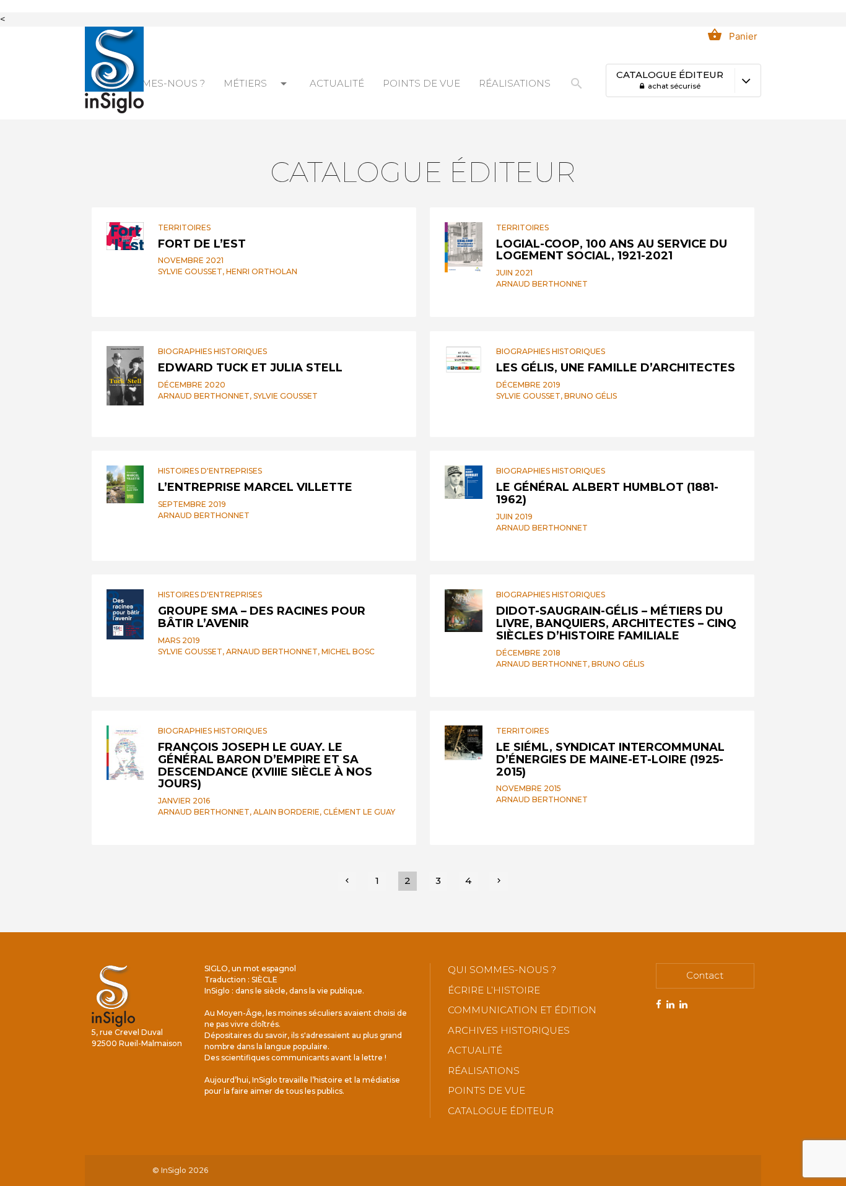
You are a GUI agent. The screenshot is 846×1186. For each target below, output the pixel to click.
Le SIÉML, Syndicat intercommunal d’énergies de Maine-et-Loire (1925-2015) (610, 759)
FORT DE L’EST (202, 244)
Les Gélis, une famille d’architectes (615, 367)
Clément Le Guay (359, 811)
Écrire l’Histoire (494, 990)
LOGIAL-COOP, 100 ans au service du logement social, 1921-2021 (611, 250)
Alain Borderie (286, 811)
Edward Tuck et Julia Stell (250, 367)
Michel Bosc (348, 651)
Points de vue (421, 83)
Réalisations (515, 83)
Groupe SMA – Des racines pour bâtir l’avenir (261, 617)
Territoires (184, 227)
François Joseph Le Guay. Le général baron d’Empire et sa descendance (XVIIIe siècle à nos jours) (265, 765)
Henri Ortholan (261, 271)
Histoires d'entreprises (210, 470)
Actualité (337, 83)
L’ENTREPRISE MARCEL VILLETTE (255, 487)
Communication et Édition (522, 1010)
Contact (704, 975)
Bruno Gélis (590, 395)
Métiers (257, 83)
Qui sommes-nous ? (151, 83)
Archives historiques (509, 1030)
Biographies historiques (212, 351)
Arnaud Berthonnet (542, 283)
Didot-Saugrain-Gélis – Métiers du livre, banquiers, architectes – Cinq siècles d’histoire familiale (616, 623)
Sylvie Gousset (190, 271)
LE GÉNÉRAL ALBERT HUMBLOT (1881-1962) (607, 493)
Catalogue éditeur (501, 1111)
